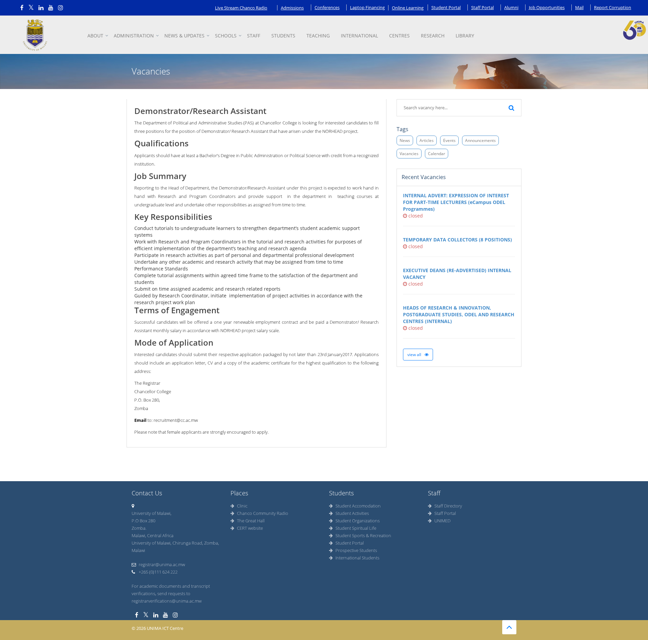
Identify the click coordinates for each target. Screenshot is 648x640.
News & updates (184, 35)
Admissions (292, 8)
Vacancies (409, 153)
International (359, 35)
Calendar (436, 153)
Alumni (511, 7)
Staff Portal (482, 7)
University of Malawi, (151, 513)
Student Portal (446, 7)
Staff (253, 35)
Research (432, 35)
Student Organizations (357, 521)
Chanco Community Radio (262, 513)
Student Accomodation (358, 506)
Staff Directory (448, 506)
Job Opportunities (547, 7)
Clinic (242, 506)
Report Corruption (612, 7)
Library (465, 35)
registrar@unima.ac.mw (162, 564)
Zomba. (139, 528)
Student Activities (352, 513)
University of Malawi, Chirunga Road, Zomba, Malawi (175, 546)
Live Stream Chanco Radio (241, 8)
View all (414, 354)
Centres (399, 35)
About (95, 35)
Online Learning (408, 8)
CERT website (250, 528)
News (405, 140)
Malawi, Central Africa (152, 535)
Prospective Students (356, 550)
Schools (226, 35)
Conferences (327, 7)
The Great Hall (251, 521)
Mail (579, 7)
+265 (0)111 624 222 (158, 572)
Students (283, 35)
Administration (134, 35)
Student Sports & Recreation (363, 535)
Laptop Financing (367, 7)
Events (449, 140)
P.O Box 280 (143, 521)
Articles (427, 140)
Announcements (480, 140)
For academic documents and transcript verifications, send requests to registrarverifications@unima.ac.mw (171, 593)
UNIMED (442, 521)
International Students (357, 558)
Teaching (318, 35)
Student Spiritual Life (355, 528)
